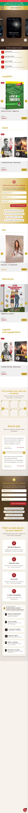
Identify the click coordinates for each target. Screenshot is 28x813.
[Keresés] (25, 7)
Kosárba (24, 118)
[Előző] (2, 40)
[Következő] (25, 40)
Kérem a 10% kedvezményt (18, 205)
